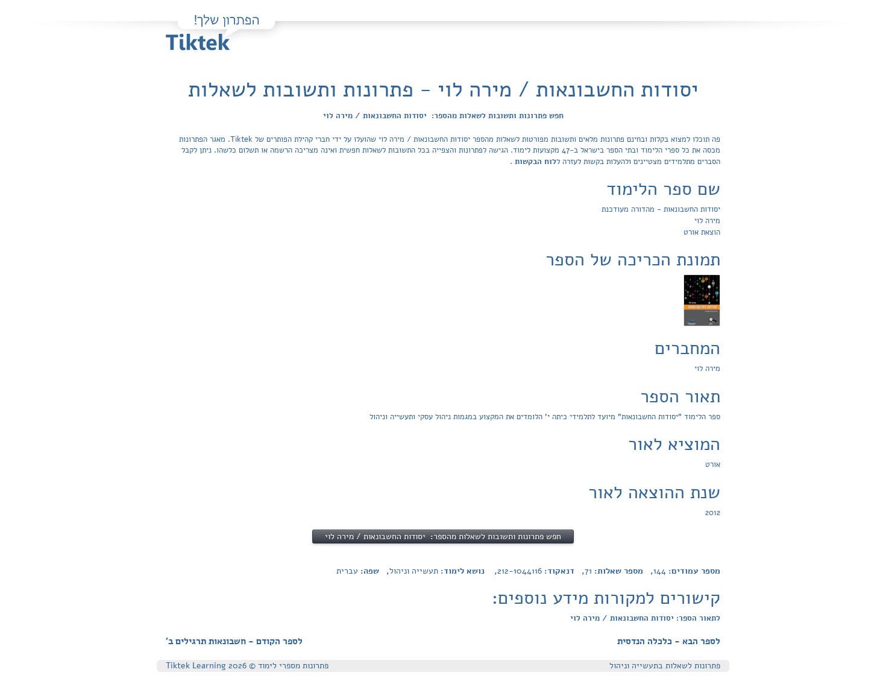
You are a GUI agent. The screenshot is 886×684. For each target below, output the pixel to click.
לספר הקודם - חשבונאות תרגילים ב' (234, 641)
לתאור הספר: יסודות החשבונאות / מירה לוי (645, 618)
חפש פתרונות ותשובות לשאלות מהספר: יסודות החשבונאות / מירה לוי (443, 115)
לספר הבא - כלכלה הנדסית (668, 641)
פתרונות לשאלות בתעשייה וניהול (664, 665)
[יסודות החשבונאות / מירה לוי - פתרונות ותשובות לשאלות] (701, 299)
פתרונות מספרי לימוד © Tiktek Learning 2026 (247, 665)
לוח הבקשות (534, 161)
